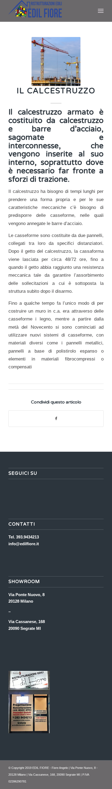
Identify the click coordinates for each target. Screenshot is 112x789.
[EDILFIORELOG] (46, 11)
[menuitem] (101, 10)
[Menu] (101, 10)
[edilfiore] (56, 61)
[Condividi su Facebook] (56, 419)
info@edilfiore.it (23, 543)
